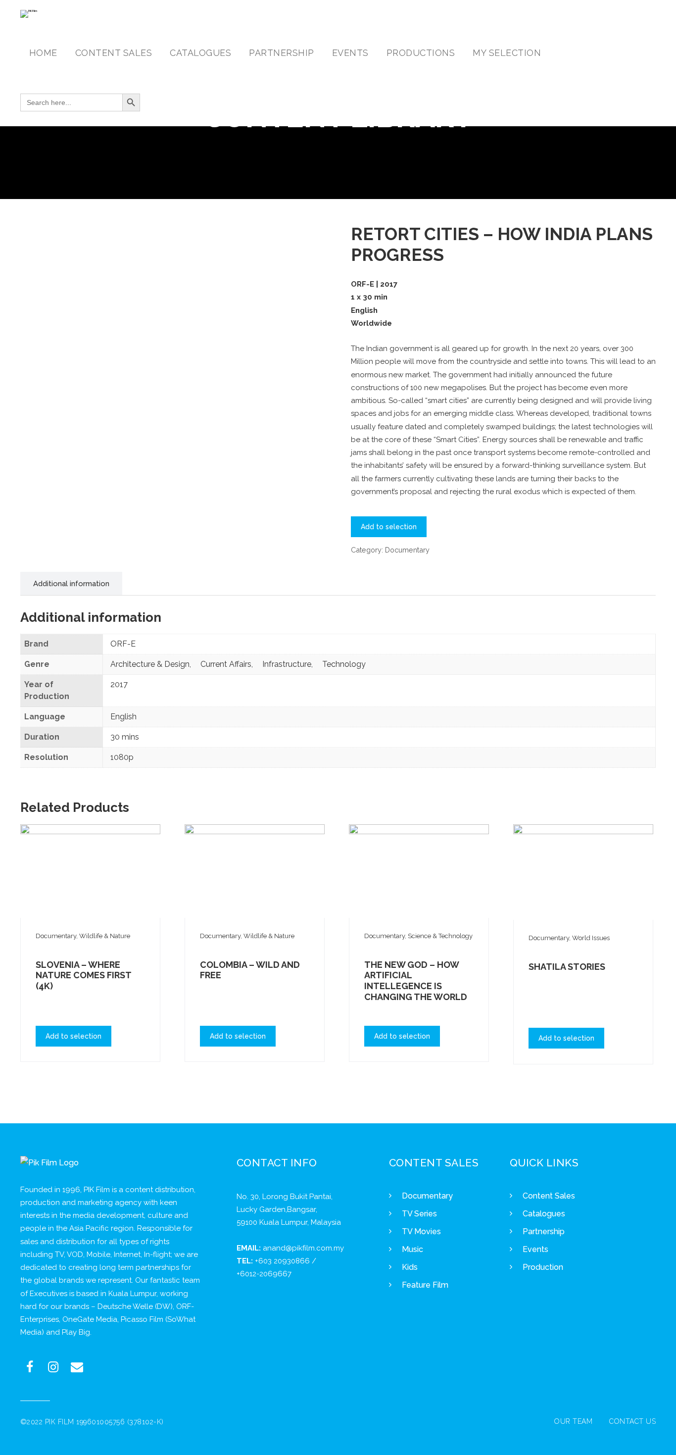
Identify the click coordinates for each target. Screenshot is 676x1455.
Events (535, 1249)
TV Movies (421, 1231)
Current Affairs (225, 664)
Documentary (407, 550)
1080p (122, 757)
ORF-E (123, 644)
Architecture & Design (150, 664)
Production (543, 1267)
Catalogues (544, 1213)
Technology (344, 664)
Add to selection (389, 527)
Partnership (544, 1231)
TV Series (419, 1213)
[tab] (71, 584)
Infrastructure (286, 664)
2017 (119, 684)
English (123, 716)
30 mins (124, 737)
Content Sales (549, 1196)
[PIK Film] (28, 14)
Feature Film (425, 1285)
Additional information (71, 583)
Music (412, 1249)
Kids (410, 1267)
